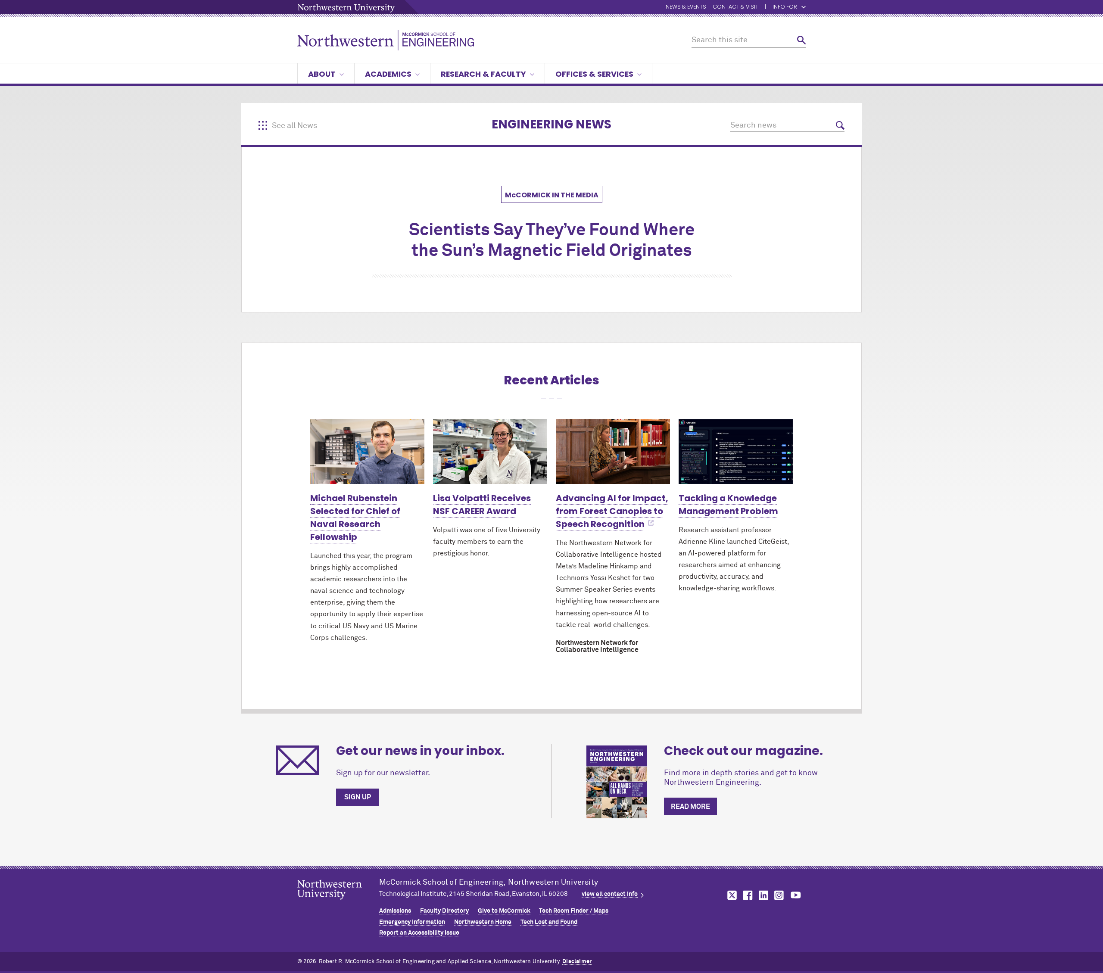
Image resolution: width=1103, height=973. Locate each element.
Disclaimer (577, 961)
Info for (785, 7)
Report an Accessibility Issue (419, 933)
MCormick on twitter (730, 895)
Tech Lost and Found (548, 922)
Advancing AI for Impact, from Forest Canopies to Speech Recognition (612, 511)
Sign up (357, 797)
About (322, 74)
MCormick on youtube (795, 895)
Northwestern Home (482, 922)
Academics (388, 74)
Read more (690, 806)
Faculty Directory (444, 911)
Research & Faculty (483, 74)
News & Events (686, 7)
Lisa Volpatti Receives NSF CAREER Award (482, 504)
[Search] (801, 40)
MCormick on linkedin (763, 895)
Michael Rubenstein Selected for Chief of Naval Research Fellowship (355, 517)
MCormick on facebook (746, 895)
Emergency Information (412, 922)
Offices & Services (594, 74)
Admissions (395, 911)
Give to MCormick (504, 911)
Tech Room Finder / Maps (573, 911)
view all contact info (610, 894)
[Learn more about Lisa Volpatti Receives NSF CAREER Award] (490, 451)
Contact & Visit (735, 7)
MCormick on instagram (779, 895)
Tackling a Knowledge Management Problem (728, 504)
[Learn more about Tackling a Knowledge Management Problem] (736, 451)
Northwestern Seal (338, 903)
